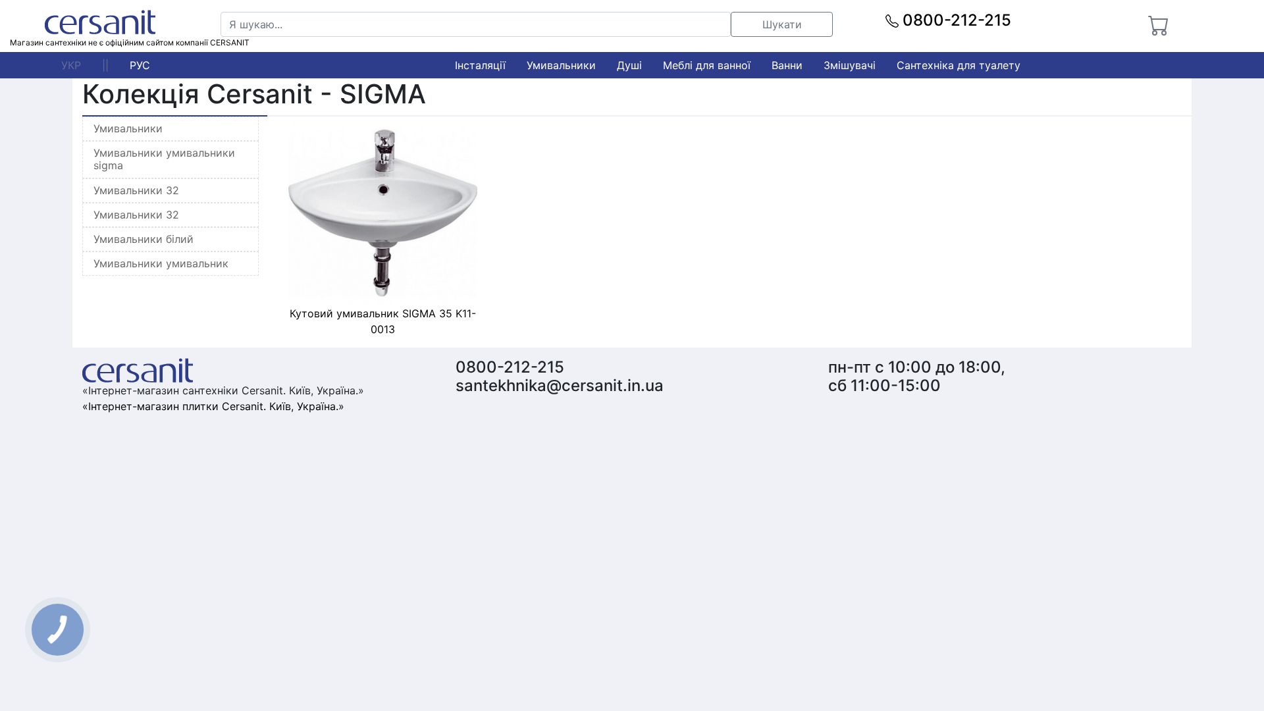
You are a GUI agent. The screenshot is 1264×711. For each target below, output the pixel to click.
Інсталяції (480, 65)
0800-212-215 (955, 20)
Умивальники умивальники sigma (164, 159)
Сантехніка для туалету (958, 65)
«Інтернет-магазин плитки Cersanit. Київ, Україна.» (213, 406)
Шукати (782, 24)
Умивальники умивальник (160, 263)
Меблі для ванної (706, 65)
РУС (140, 65)
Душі (629, 65)
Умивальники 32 (136, 190)
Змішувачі (850, 65)
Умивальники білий (143, 239)
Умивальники (561, 65)
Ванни (787, 65)
